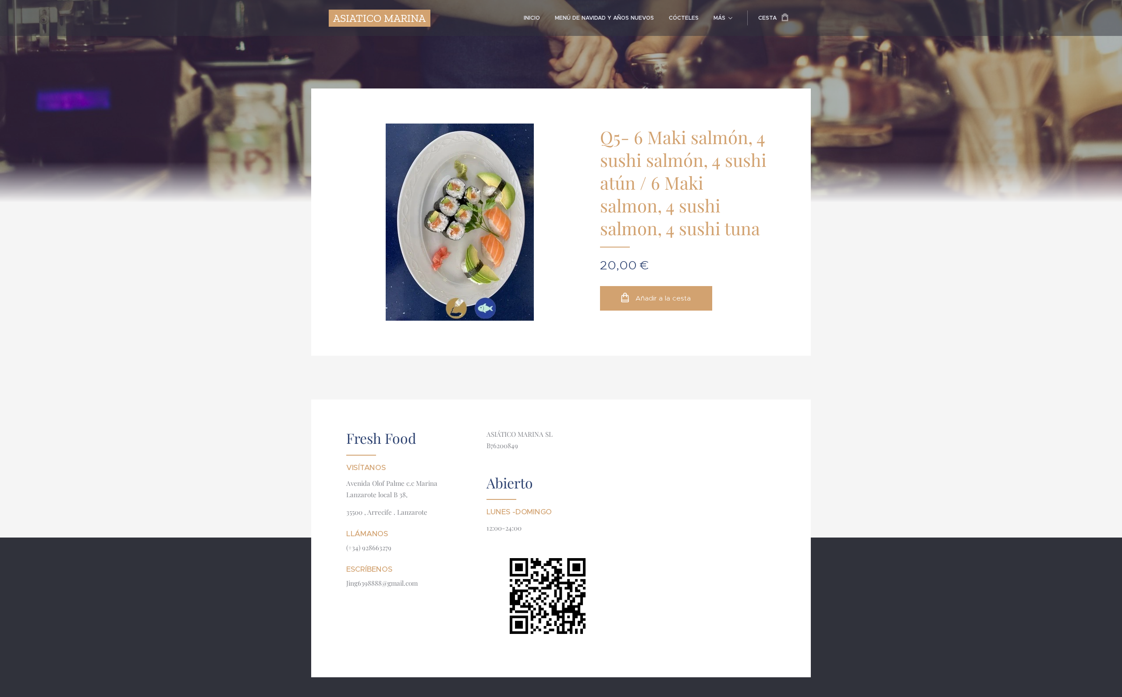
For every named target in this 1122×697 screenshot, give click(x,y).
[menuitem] (531, 18)
